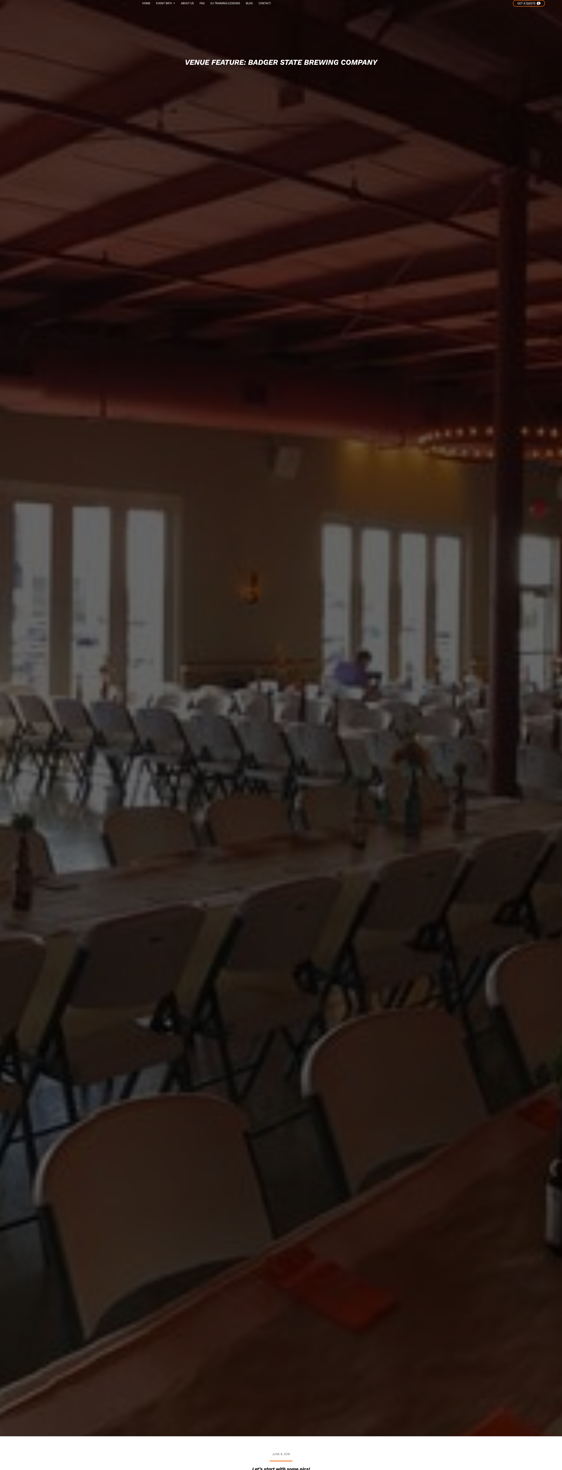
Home (146, 3)
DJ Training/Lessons (225, 3)
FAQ (202, 3)
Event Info (164, 3)
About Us (187, 3)
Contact (265, 3)
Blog (249, 3)
